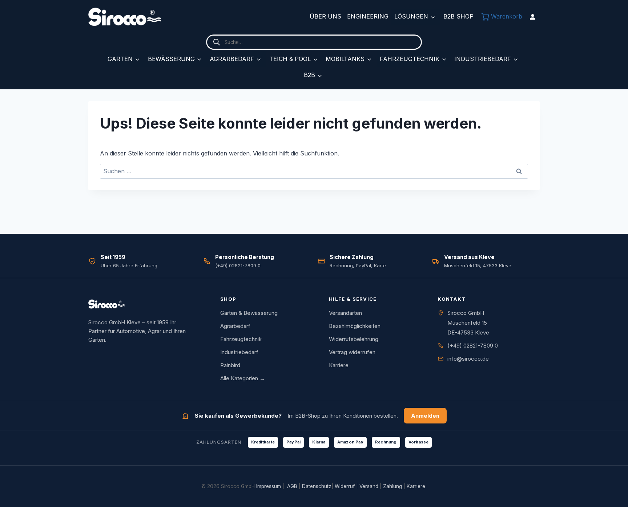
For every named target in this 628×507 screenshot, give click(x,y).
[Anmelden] (532, 16)
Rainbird (230, 365)
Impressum (268, 486)
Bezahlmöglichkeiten (355, 326)
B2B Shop (458, 16)
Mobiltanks (345, 58)
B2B (309, 74)
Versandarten (345, 312)
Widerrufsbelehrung (353, 339)
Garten (120, 58)
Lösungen (411, 16)
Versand (368, 486)
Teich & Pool (290, 58)
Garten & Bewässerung (249, 312)
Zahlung (392, 486)
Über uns (325, 16)
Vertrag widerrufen (352, 352)
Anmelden (425, 416)
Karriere (339, 365)
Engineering (368, 16)
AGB (292, 486)
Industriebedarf (482, 58)
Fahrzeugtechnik (409, 58)
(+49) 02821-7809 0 (472, 345)
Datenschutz (316, 486)
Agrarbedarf (232, 58)
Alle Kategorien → (242, 378)
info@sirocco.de (468, 358)
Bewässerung (171, 58)
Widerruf (345, 486)
